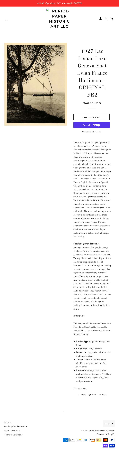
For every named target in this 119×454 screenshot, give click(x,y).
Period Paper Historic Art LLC (101, 430)
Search (7, 422)
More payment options (91, 132)
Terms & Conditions (13, 434)
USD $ (107, 423)
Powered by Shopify (106, 434)
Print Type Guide (12, 430)
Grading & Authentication (15, 426)
